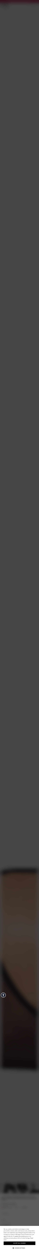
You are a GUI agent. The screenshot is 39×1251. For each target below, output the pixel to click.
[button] (19, 1248)
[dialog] (19, 1238)
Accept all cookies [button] (19, 1243)
